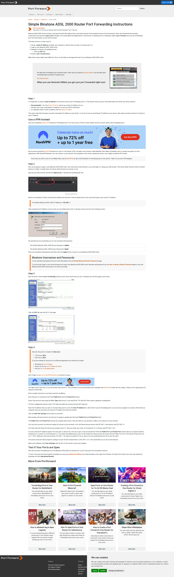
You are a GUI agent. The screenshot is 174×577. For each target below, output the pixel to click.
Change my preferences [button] (116, 570)
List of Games (48, 364)
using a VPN (46, 123)
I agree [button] (95, 570)
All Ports (81, 571)
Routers (24, 2)
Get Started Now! (42, 78)
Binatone (44, 19)
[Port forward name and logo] (9, 2)
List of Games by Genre (54, 366)
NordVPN (47, 151)
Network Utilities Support (56, 565)
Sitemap (56, 2)
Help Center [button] (59, 14)
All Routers (81, 569)
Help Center (48, 2)
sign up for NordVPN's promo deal (49, 375)
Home (30, 19)
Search (142, 8)
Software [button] (49, 14)
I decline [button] (102, 570)
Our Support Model (54, 567)
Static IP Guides (66, 109)
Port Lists (32, 2)
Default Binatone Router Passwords (85, 261)
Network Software (84, 567)
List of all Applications (47, 368)
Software (40, 2)
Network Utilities (87, 72)
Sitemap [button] (69, 14)
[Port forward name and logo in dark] (39, 8)
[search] (61, 2)
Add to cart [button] (166, 2)
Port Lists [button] (40, 14)
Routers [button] (31, 14)
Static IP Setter (53, 105)
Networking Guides (54, 569)
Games (80, 574)
